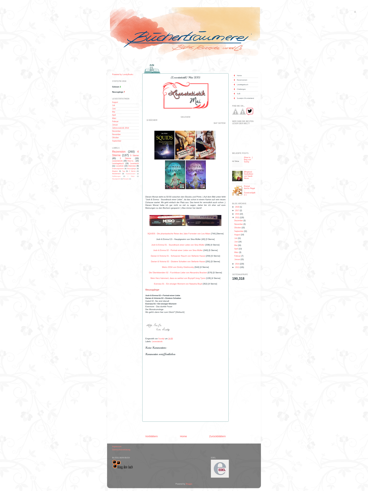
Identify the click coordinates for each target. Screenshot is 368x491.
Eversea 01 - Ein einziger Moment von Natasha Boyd (178, 284)
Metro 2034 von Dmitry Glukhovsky (178, 267)
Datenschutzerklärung (121, 450)
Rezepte (126, 179)
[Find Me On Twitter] (250, 114)
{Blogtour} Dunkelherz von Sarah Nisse (248, 175)
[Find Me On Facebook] (235, 114)
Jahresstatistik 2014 (120, 128)
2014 (237, 264)
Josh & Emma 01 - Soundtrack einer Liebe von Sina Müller (178, 245)
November (116, 134)
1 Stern (131, 176)
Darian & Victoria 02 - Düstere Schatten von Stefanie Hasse (178, 261)
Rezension (118, 151)
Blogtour (115, 171)
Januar (115, 125)
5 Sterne (134, 155)
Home (183, 436)
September (116, 141)
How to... (131, 161)
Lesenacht (134, 164)
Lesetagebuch (118, 164)
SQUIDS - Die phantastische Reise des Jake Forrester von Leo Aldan (178, 233)
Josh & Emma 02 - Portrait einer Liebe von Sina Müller (178, 250)
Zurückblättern (217, 436)
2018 (237, 207)
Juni (114, 109)
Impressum (116, 447)
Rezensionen (242, 80)
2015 (237, 218)
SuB (238, 94)
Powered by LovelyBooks (122, 74)
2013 (237, 267)
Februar (115, 122)
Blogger (189, 484)
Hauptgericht (116, 179)
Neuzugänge (131, 168)
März (114, 118)
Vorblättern (151, 436)
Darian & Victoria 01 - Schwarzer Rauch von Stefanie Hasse (178, 256)
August (115, 102)
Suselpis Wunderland (245, 98)
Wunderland (116, 173)
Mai (113, 112)
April (114, 115)
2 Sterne (132, 171)
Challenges (241, 89)
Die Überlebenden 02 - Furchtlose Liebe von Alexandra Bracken (178, 272)
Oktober (115, 138)
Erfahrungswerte (118, 168)
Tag (123, 171)
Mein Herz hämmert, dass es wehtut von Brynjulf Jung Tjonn (178, 278)
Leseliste (119, 166)
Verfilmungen (116, 176)
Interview (132, 166)
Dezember (116, 131)
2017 (237, 211)
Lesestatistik (157, 342)
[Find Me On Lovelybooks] (242, 114)
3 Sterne (125, 158)
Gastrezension (130, 173)
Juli (113, 105)
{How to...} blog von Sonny (248, 159)
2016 (237, 214)
